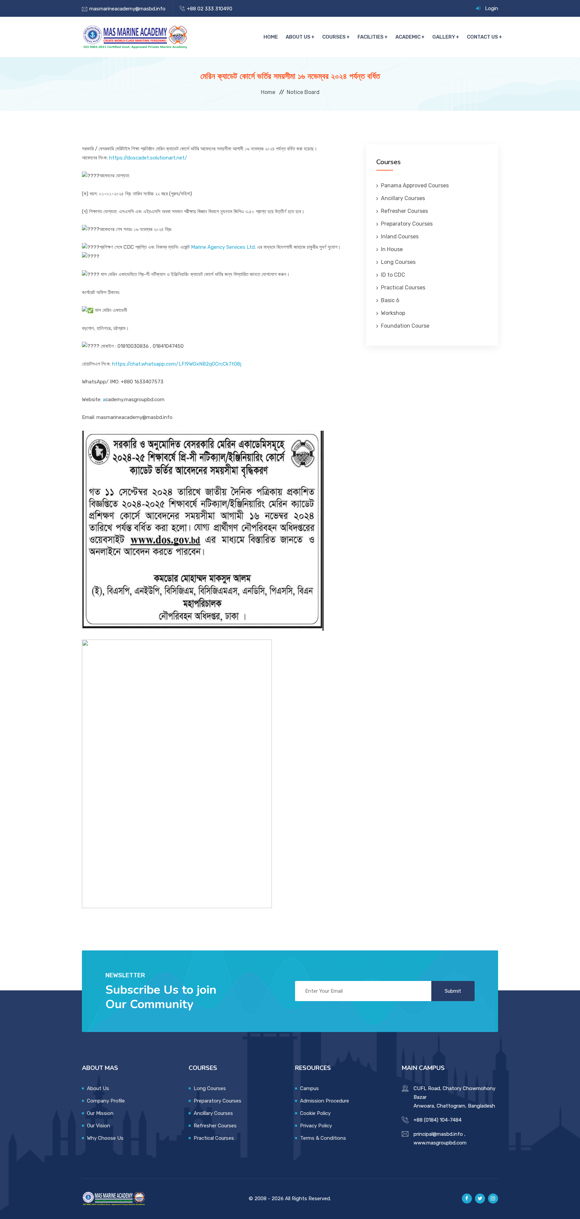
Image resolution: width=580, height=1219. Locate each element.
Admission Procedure (324, 1101)
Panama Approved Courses (415, 185)
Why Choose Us (105, 1138)
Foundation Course (405, 326)
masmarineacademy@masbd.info (127, 9)
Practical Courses (403, 287)
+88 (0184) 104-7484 (438, 1120)
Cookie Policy (315, 1113)
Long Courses (398, 262)
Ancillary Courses (403, 198)
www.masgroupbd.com (440, 1143)
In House (392, 249)
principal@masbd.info (438, 1134)
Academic (408, 37)
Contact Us (482, 37)
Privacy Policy (316, 1126)
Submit (453, 991)
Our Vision (98, 1126)
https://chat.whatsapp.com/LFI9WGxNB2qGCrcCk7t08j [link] (176, 364)
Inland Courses (400, 236)
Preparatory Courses (407, 224)
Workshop (393, 313)
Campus (309, 1088)
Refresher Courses (404, 211)
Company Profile (106, 1101)
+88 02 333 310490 (209, 9)
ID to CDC (393, 275)
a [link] (104, 399)
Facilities (370, 37)
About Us (298, 37)
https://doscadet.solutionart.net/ (148, 158)
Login (491, 8)
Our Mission (100, 1113)
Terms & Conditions (323, 1138)
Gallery (443, 37)
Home (270, 37)
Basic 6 (390, 300)
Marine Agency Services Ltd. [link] (223, 247)
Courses (334, 37)
